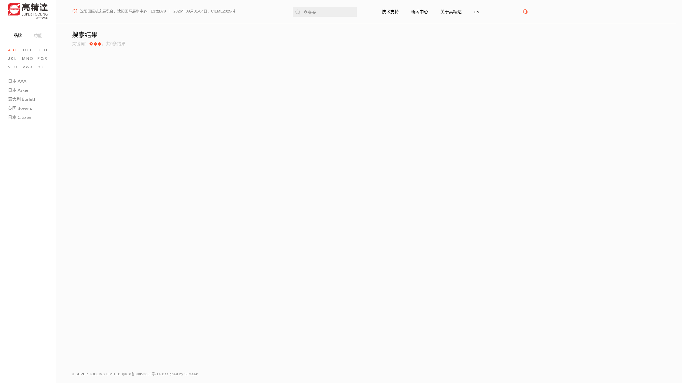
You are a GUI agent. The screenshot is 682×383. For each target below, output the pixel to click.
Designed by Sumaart (180, 374)
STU (13, 67)
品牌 (18, 35)
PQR (42, 58)
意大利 (22, 99)
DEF (28, 50)
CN (476, 12)
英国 (20, 108)
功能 (38, 35)
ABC (13, 50)
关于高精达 (451, 12)
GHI (43, 50)
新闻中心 (419, 12)
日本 (17, 81)
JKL (12, 58)
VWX (28, 67)
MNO (28, 58)
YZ (43, 67)
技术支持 (390, 12)
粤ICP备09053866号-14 (141, 374)
